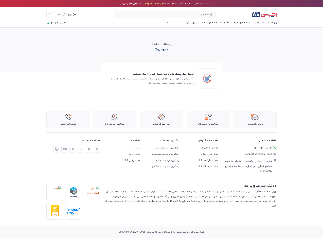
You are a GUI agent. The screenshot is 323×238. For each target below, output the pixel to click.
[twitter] (89, 149)
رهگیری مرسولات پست (167, 147)
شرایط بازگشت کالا (208, 160)
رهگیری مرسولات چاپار (167, 160)
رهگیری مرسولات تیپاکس (165, 154)
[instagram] (97, 149)
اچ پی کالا (167, 44)
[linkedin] (81, 149)
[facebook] (56, 149)
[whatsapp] (72, 149)
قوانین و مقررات (209, 147)
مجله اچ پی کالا (132, 160)
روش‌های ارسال (209, 154)
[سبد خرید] (50, 14)
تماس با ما (134, 154)
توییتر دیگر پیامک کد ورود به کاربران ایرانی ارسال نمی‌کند (163, 74)
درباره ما (135, 147)
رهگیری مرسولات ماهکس (165, 166)
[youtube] (64, 149)
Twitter (155, 44)
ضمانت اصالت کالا (208, 166)
